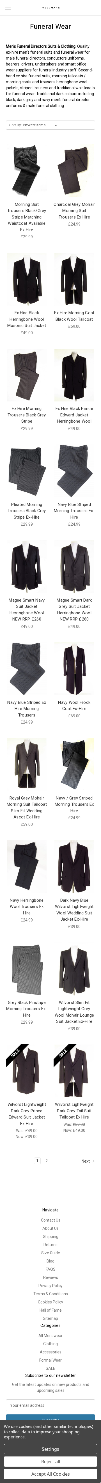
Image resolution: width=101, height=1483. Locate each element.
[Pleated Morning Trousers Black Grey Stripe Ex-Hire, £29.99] (27, 470)
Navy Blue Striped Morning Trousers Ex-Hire (74, 511)
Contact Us (50, 1220)
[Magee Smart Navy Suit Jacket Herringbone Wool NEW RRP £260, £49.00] (27, 566)
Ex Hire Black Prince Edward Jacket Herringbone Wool (74, 415)
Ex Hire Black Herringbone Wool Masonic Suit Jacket (26, 319)
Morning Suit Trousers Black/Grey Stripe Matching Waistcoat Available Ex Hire (26, 217)
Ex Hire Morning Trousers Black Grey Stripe (27, 415)
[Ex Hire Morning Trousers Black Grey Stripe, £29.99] (27, 375)
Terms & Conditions (50, 1294)
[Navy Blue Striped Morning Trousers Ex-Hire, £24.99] (74, 470)
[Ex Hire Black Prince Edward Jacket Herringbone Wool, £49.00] (74, 375)
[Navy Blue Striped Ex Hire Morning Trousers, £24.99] (27, 668)
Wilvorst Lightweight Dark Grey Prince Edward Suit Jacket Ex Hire (27, 1114)
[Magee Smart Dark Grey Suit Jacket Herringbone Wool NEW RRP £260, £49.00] (74, 566)
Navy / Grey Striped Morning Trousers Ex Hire (74, 804)
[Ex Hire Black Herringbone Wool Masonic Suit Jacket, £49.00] (27, 279)
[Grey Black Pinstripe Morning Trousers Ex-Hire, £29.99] (27, 968)
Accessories (50, 1352)
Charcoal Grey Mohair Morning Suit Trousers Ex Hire (74, 211)
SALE (50, 1368)
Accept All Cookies (50, 1474)
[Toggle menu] (7, 8)
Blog (50, 1261)
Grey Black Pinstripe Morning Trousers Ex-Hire (26, 1009)
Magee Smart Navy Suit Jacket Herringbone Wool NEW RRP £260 (27, 610)
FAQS (51, 1269)
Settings (50, 1449)
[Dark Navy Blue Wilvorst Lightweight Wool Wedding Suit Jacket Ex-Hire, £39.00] (74, 866)
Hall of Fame (51, 1310)
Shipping (50, 1236)
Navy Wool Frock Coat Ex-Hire (74, 705)
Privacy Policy (50, 1285)
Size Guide (50, 1253)
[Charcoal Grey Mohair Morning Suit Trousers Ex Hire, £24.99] (74, 170)
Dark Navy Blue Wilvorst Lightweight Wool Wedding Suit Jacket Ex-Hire (74, 910)
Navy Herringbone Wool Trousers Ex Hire (26, 907)
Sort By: (15, 125)
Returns (50, 1244)
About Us (50, 1228)
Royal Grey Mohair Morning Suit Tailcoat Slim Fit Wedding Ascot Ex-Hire (27, 808)
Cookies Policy (50, 1302)
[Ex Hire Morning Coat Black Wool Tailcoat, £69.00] (74, 279)
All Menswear (50, 1335)
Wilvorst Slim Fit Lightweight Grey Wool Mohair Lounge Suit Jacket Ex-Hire (74, 1012)
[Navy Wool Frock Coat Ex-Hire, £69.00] (74, 668)
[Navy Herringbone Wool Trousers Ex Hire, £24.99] (27, 866)
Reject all (50, 1461)
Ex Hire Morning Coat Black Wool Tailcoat (74, 316)
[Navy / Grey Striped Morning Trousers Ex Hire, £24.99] (74, 764)
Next (86, 1161)
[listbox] (41, 125)
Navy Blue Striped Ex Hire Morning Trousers (26, 709)
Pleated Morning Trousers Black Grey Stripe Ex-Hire (27, 511)
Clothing (50, 1344)
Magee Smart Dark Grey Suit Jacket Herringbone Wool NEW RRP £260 (74, 610)
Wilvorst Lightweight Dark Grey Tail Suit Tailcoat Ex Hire (74, 1111)
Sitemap (50, 1318)
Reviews (50, 1277)
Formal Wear (50, 1360)
